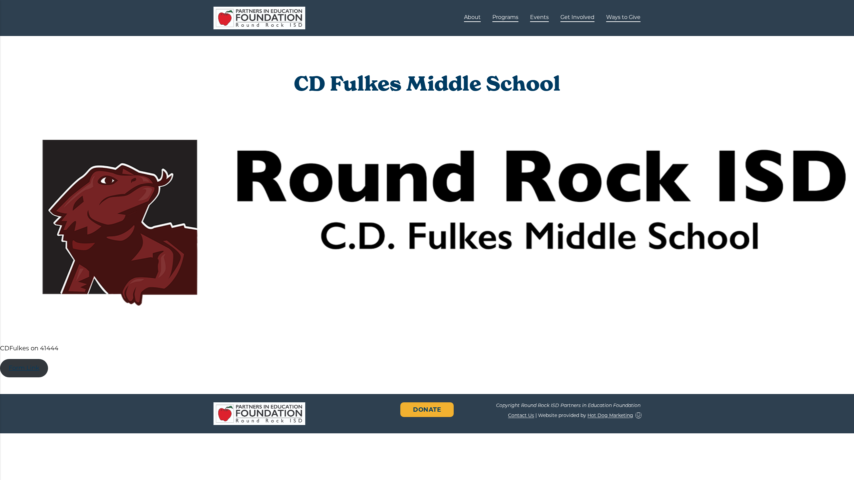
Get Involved (577, 17)
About (472, 17)
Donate (427, 409)
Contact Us (521, 416)
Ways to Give (623, 17)
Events (539, 17)
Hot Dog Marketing (610, 416)
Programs (505, 17)
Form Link (24, 368)
